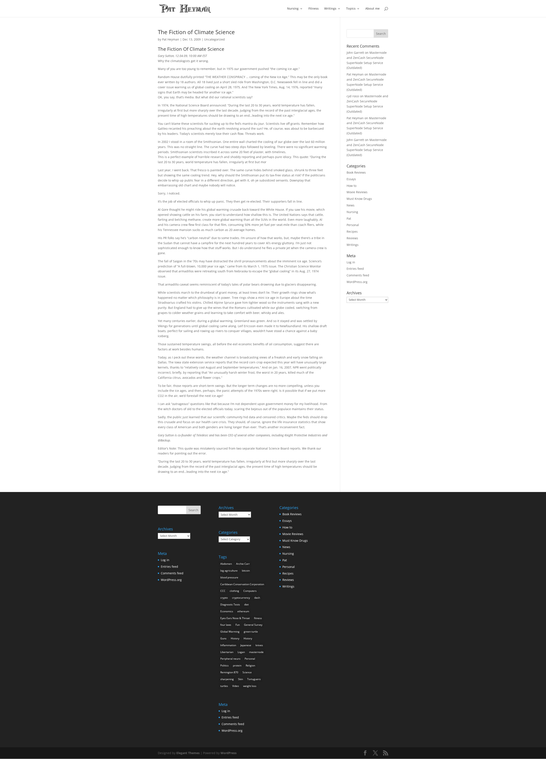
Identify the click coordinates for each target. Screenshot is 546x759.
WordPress (229, 753)
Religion (250, 665)
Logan (241, 652)
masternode (256, 652)
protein (237, 665)
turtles (224, 686)
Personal (353, 225)
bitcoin (246, 570)
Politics (224, 665)
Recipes (352, 231)
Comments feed (358, 275)
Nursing (293, 8)
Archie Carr (243, 564)
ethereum (243, 611)
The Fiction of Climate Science (196, 32)
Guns (223, 638)
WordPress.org (357, 282)
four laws (225, 625)
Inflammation (228, 645)
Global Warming (230, 631)
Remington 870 (229, 672)
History (235, 638)
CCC (222, 591)
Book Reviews (356, 172)
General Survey (253, 625)
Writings (330, 8)
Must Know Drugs (359, 199)
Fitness (313, 8)
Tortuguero (254, 679)
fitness (258, 618)
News (350, 205)
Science (247, 672)
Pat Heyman (170, 39)
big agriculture (229, 570)
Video (235, 686)
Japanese (245, 645)
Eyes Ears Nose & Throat (235, 618)
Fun (237, 625)
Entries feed (355, 269)
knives (259, 645)
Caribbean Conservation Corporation (242, 584)
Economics (226, 611)
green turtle (251, 631)
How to (351, 186)
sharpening (227, 679)
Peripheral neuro (230, 658)
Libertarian (226, 652)
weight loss (249, 686)
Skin (240, 679)
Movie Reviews (357, 192)
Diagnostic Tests (230, 604)
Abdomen (226, 564)
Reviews (352, 238)
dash (257, 597)
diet (246, 604)
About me (372, 8)
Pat (349, 218)
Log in (351, 262)
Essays (351, 179)
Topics (351, 8)
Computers (250, 591)
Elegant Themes (188, 753)
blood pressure (229, 577)
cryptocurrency (241, 597)
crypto (224, 597)
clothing (234, 591)
